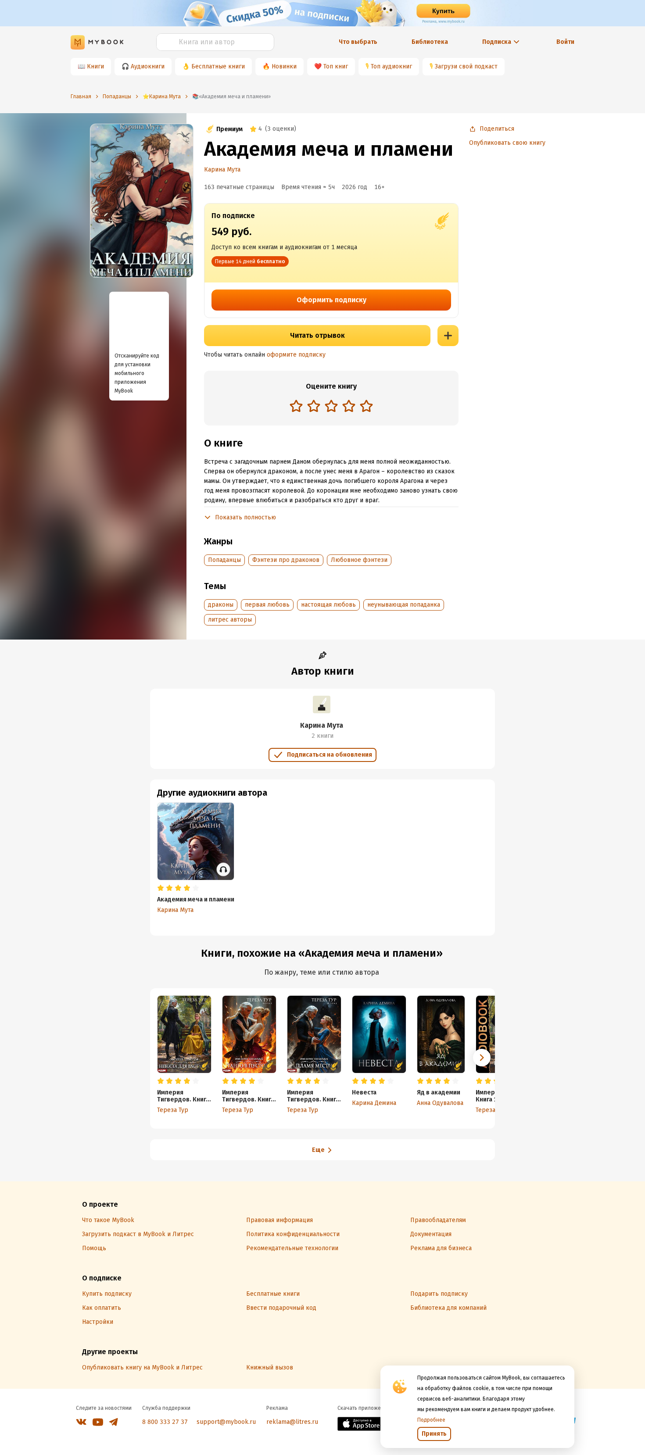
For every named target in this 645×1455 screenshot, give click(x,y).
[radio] (296, 406)
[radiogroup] (331, 407)
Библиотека (430, 42)
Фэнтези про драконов (285, 560)
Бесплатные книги (218, 66)
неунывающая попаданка (403, 604)
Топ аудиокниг (391, 66)
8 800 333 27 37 (165, 1422)
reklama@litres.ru (292, 1422)
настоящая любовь (328, 604)
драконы (220, 604)
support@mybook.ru (226, 1422)
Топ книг (335, 66)
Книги (95, 66)
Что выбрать (358, 42)
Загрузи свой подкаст (466, 66)
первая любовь (267, 604)
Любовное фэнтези (359, 560)
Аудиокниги (148, 66)
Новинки (284, 66)
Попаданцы (224, 560)
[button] (482, 1057)
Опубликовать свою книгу (507, 143)
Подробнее (431, 1420)
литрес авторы (230, 619)
